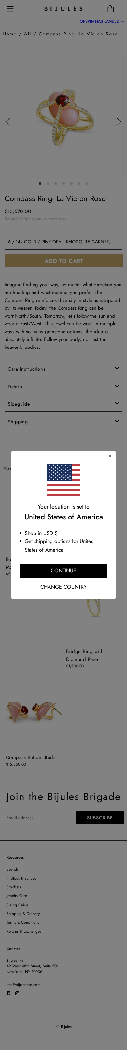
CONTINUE (63, 570)
